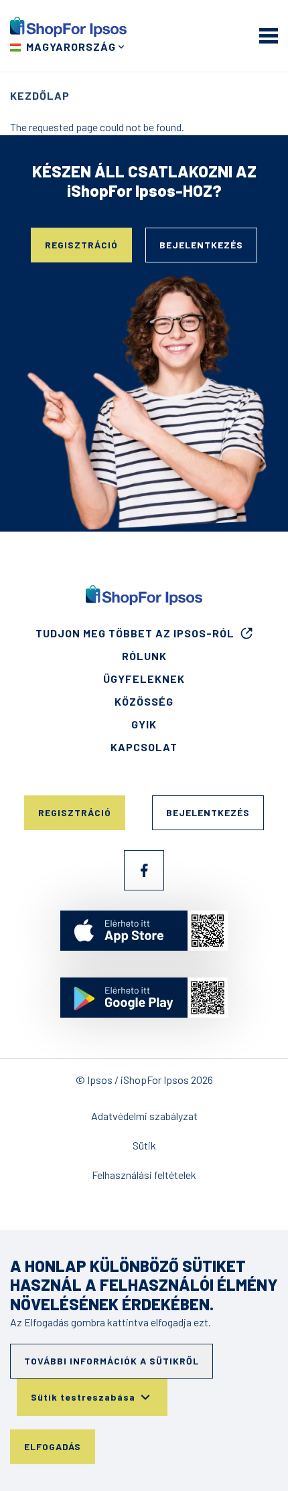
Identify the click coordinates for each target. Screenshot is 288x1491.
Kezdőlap (40, 95)
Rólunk (144, 655)
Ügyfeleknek (144, 678)
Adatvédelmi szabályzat (144, 1115)
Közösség (144, 701)
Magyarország (71, 46)
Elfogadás (52, 1446)
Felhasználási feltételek (144, 1174)
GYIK (144, 724)
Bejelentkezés (201, 244)
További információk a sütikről (111, 1360)
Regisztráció (81, 244)
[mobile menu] (268, 35)
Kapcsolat (144, 746)
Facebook (144, 870)
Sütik (144, 1145)
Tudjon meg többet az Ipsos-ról (134, 633)
